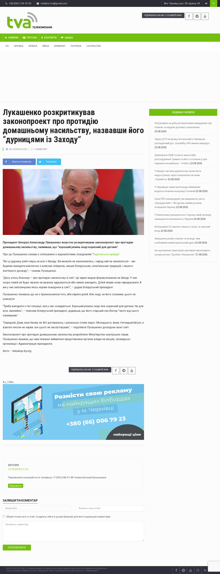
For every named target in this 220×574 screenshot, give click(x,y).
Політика (75, 46)
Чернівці (18, 46)
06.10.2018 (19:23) (18, 149)
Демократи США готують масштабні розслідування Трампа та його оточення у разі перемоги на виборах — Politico (181, 159)
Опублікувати (17, 547)
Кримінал (59, 46)
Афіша (69, 37)
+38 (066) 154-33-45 (19, 3)
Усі (7, 46)
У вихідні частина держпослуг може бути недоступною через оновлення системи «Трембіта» (178, 175)
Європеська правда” (106, 254)
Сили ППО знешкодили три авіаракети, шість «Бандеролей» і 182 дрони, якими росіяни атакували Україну (180, 203)
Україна (32, 46)
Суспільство (93, 46)
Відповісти (16, 485)
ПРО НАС (32, 37)
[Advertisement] (110, 76)
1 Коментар (40, 149)
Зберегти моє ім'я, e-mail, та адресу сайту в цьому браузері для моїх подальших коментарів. (58, 516)
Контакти (50, 37)
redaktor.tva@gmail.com (54, 3)
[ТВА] (47, 20)
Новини (13, 37)
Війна (45, 46)
